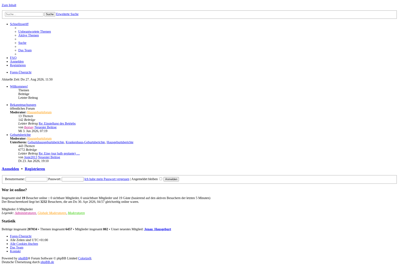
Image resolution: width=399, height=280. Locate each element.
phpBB (23, 258)
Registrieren (35, 169)
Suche (50, 14)
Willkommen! (19, 86)
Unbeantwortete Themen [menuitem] (34, 31)
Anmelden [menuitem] (17, 61)
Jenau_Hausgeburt (157, 229)
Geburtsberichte (20, 134)
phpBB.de (47, 262)
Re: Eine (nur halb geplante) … (59, 153)
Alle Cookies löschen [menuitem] (24, 243)
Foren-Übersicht (20, 72)
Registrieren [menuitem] (18, 65)
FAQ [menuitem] (13, 57)
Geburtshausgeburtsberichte (46, 142)
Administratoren (25, 213)
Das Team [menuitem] (25, 50)
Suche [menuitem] (22, 43)
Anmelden (10, 169)
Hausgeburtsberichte (120, 142)
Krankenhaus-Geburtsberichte (85, 142)
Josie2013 (30, 157)
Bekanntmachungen (23, 105)
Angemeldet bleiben (145, 179)
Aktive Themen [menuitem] (28, 35)
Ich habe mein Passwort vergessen (106, 179)
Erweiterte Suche (67, 14)
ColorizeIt (84, 258)
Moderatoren (76, 213)
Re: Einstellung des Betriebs (57, 123)
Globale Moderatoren (52, 213)
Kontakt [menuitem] (15, 251)
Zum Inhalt (9, 5)
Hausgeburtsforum (39, 112)
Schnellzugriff (19, 24)
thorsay (29, 127)
